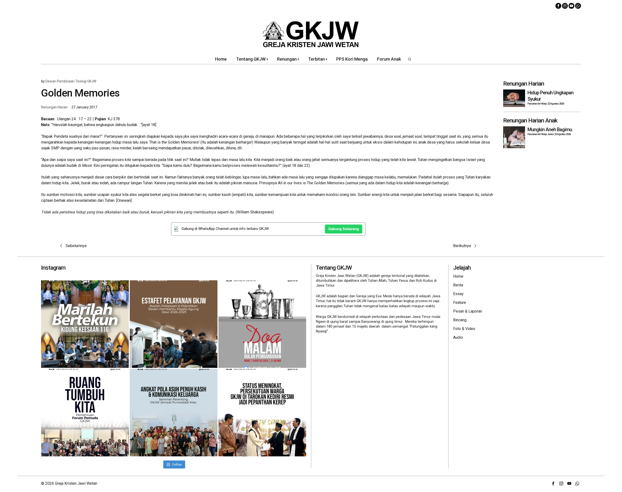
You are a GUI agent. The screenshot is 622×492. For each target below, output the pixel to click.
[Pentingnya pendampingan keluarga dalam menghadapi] (173, 412)
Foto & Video (464, 328)
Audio (458, 337)
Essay (458, 293)
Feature (459, 302)
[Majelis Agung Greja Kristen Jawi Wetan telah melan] (173, 324)
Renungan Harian (54, 107)
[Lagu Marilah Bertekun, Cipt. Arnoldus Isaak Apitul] (85, 324)
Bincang (459, 320)
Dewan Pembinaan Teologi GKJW (70, 81)
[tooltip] (558, 6)
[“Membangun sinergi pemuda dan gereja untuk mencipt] (85, 412)
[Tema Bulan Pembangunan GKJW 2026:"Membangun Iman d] (262, 324)
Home (458, 276)
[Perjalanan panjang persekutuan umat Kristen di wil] (262, 412)
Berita (458, 285)
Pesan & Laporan (467, 311)
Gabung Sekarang (343, 229)
